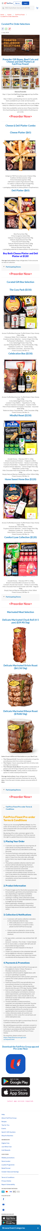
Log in (25, 3)
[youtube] (20, 1204)
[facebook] (20, 1199)
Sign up (17, 3)
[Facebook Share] (2, 29)
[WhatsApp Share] (6, 29)
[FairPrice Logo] (9, 3)
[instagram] (20, 1210)
